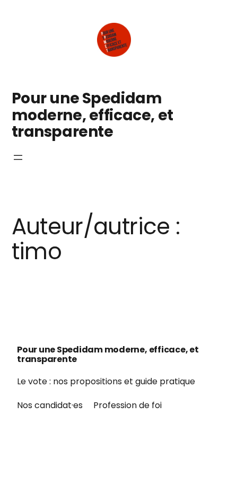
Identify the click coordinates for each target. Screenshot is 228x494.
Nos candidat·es (50, 405)
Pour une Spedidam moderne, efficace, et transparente (92, 115)
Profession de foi (127, 405)
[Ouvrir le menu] (18, 157)
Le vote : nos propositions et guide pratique (106, 381)
